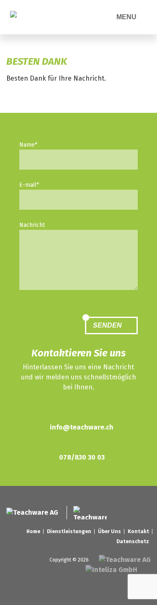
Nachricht (32, 225)
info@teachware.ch (81, 427)
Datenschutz (132, 541)
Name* (28, 144)
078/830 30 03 (82, 457)
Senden (108, 325)
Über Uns (109, 531)
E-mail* (29, 184)
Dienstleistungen (69, 531)
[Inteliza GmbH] (112, 570)
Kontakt (138, 531)
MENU (127, 16)
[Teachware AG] (18, 17)
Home (33, 531)
